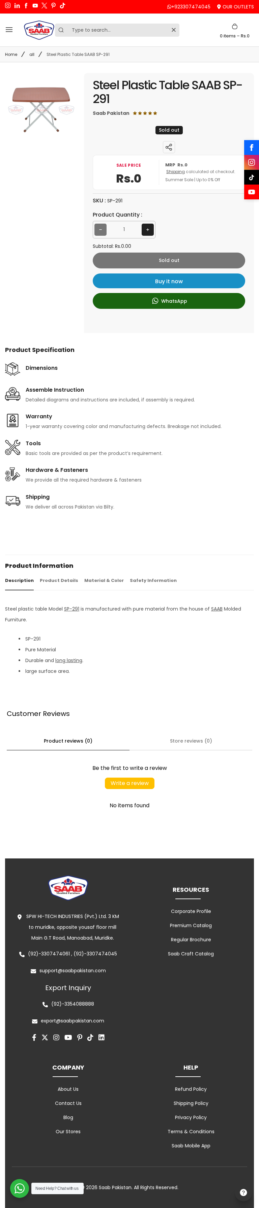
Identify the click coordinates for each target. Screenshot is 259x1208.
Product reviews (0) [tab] (68, 741)
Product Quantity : (117, 215)
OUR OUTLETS (238, 6)
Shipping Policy (191, 1103)
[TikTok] (251, 177)
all (31, 54)
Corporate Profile (191, 911)
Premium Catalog (191, 925)
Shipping (175, 171)
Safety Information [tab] (153, 580)
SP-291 (71, 609)
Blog (68, 1117)
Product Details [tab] (59, 580)
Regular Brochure (191, 939)
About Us (68, 1089)
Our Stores (68, 1131)
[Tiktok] (90, 1037)
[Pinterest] (79, 1037)
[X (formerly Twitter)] (44, 1037)
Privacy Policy (191, 1117)
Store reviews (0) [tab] (191, 741)
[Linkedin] (101, 1037)
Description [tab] (19, 580)
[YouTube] (251, 192)
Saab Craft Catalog (191, 953)
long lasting (68, 660)
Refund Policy (191, 1089)
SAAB (217, 609)
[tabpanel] (129, 640)
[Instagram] (251, 162)
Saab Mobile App (191, 1145)
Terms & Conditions (191, 1131)
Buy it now (169, 281)
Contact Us (68, 1103)
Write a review (130, 783)
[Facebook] (251, 147)
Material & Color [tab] (104, 580)
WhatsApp (173, 300)
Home (11, 54)
